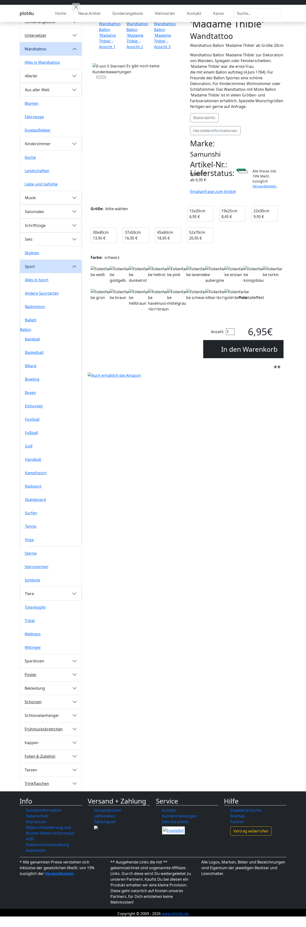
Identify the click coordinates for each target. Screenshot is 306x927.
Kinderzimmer (38, 143)
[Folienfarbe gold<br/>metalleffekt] (244, 294)
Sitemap (237, 816)
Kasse (218, 13)
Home (60, 13)
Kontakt (194, 13)
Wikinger (33, 647)
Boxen (30, 392)
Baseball (32, 339)
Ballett (30, 320)
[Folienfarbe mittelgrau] (177, 297)
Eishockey (34, 406)
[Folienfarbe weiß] (101, 271)
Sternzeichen (36, 566)
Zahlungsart (105, 821)
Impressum (36, 821)
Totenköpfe (35, 607)
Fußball (31, 432)
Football (32, 419)
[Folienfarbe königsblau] (254, 274)
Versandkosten (107, 810)
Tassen (31, 769)
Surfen (31, 513)
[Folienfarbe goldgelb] (120, 274)
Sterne (31, 553)
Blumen (31, 103)
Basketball (34, 352)
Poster (31, 674)
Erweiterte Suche (245, 810)
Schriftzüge (35, 225)
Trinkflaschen (37, 783)
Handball (33, 459)
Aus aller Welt (37, 89)
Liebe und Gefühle (41, 184)
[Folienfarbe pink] (177, 271)
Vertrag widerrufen (250, 831)
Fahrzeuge (34, 116)
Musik (30, 197)
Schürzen (33, 701)
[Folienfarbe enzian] (234, 271)
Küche (30, 157)
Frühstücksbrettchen (44, 729)
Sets (29, 239)
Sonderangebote (127, 13)
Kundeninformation (44, 810)
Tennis (31, 526)
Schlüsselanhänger (42, 715)
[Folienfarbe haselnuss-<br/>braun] (158, 300)
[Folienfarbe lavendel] (196, 271)
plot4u (27, 13)
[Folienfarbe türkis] (273, 271)
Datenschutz (37, 816)
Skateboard (35, 499)
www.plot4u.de (175, 913)
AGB (29, 839)
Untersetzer (35, 35)
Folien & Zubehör (40, 756)
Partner (237, 821)
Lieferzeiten (104, 816)
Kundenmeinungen (179, 816)
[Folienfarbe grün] (101, 294)
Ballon (25, 329)
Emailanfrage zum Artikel (213, 191)
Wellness (33, 634)
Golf (29, 446)
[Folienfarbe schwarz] (196, 294)
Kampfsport (36, 472)
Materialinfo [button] (204, 117)
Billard (30, 365)
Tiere (29, 593)
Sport (30, 266)
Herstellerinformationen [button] (215, 130)
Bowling (32, 379)
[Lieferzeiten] (243, 172)
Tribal (30, 620)
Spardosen (34, 661)
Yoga (29, 539)
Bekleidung (35, 688)
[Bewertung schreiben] (101, 77)
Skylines (32, 253)
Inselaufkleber (38, 130)
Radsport (33, 486)
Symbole (32, 580)
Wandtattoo (35, 49)
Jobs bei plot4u (175, 821)
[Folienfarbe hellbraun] (139, 297)
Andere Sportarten (42, 293)
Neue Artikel (89, 13)
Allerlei (31, 76)
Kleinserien (165, 13)
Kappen (31, 742)
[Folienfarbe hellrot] (158, 271)
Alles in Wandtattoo (42, 62)
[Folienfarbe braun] (120, 294)
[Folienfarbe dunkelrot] (139, 274)
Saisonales (34, 211)
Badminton (35, 306)
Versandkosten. (264, 186)
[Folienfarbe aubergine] (215, 274)
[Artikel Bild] (110, 33)
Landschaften (37, 170)
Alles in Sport (37, 279)
